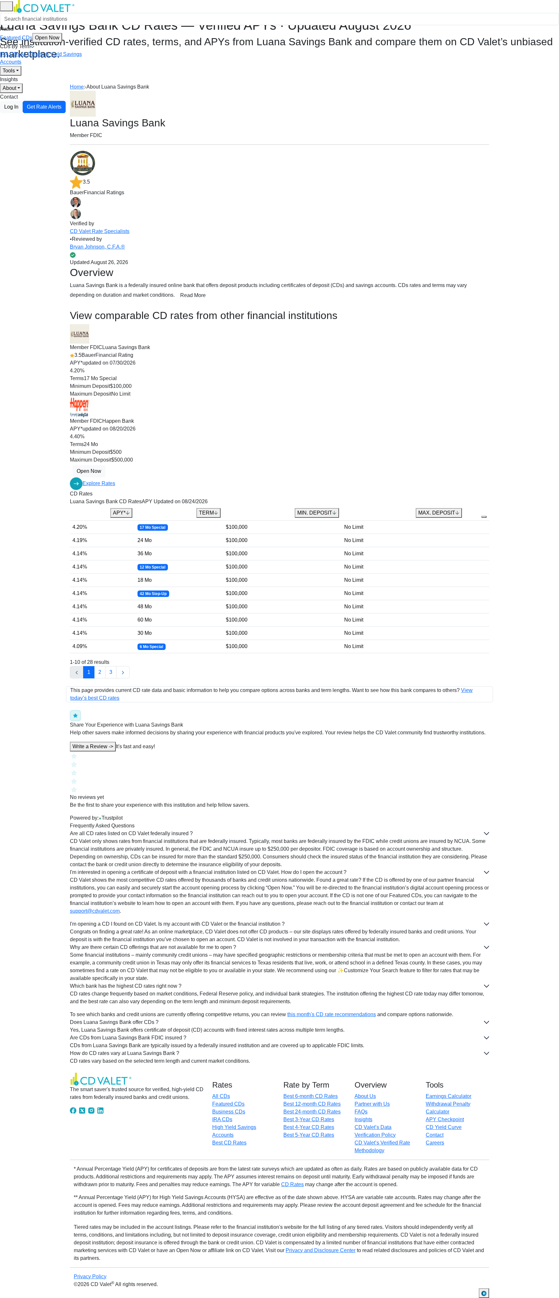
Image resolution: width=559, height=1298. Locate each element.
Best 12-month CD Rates (312, 1104)
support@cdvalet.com (95, 911)
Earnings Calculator (448, 1096)
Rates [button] (7, 29)
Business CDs (228, 1111)
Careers (435, 1142)
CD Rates (292, 1184)
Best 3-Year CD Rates (308, 1119)
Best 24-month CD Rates (312, 1111)
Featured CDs (30, 37)
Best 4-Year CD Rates (308, 1127)
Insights (9, 79)
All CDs (29, 54)
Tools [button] (9, 70)
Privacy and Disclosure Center (321, 1250)
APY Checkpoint (445, 1119)
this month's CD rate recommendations (331, 1014)
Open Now (47, 37)
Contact (9, 97)
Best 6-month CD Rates (310, 1096)
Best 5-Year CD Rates (308, 1135)
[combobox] (279, 19)
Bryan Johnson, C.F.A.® (97, 247)
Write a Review (92, 746)
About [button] (9, 88)
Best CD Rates (229, 1142)
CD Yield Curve (444, 1127)
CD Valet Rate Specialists (99, 231)
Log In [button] (11, 107)
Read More (193, 295)
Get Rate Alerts (44, 107)
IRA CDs (10, 54)
